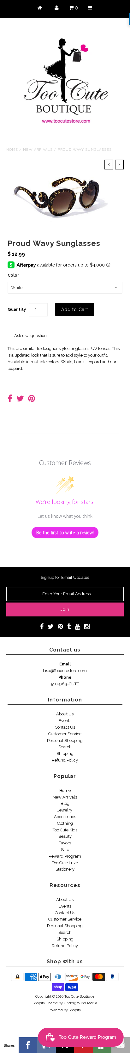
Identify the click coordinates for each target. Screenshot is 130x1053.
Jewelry (64, 810)
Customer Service (64, 734)
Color (13, 275)
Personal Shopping (65, 740)
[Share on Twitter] (20, 399)
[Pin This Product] (31, 399)
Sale (65, 849)
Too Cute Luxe (65, 862)
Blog (65, 803)
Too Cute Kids (65, 830)
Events (65, 720)
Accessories (65, 816)
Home (12, 150)
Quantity (17, 309)
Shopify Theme (45, 1003)
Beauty (65, 836)
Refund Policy (65, 760)
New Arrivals (38, 150)
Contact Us (65, 727)
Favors (65, 843)
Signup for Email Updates (65, 577)
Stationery (65, 869)
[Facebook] (28, 1045)
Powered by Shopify (65, 1010)
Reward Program (65, 856)
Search (65, 746)
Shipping (65, 753)
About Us (65, 714)
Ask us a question (30, 335)
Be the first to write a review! (65, 533)
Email (65, 664)
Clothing (65, 823)
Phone (65, 677)
